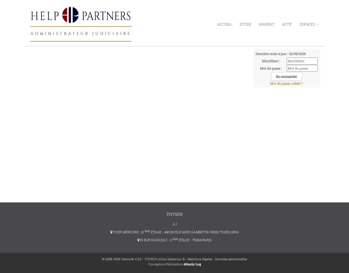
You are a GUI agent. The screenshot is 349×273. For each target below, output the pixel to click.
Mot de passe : (271, 68)
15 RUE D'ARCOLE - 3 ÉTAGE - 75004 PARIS (175, 240)
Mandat (266, 24)
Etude (245, 24)
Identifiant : (271, 61)
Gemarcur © (176, 259)
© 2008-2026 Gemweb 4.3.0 (122, 259)
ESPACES (308, 24)
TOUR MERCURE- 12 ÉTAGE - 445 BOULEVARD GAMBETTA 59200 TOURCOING (175, 232)
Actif (287, 24)
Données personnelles (231, 259)
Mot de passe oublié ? (286, 83)
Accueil (224, 24)
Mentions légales (200, 259)
